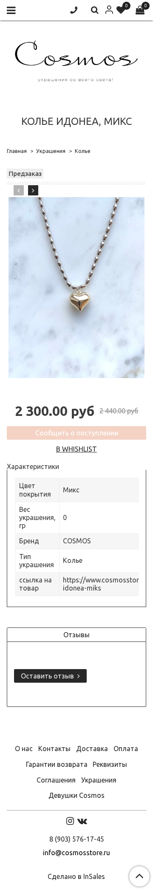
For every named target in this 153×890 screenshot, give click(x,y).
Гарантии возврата (57, 764)
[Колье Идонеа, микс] (76, 288)
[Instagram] (70, 821)
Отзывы (76, 635)
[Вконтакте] (82, 821)
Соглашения (56, 780)
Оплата (125, 748)
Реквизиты (110, 764)
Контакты (54, 748)
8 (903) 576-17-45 (76, 839)
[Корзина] (140, 10)
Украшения (50, 151)
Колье (83, 151)
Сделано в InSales (76, 876)
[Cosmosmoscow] (76, 59)
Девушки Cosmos (76, 795)
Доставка (92, 748)
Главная (17, 151)
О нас (24, 748)
